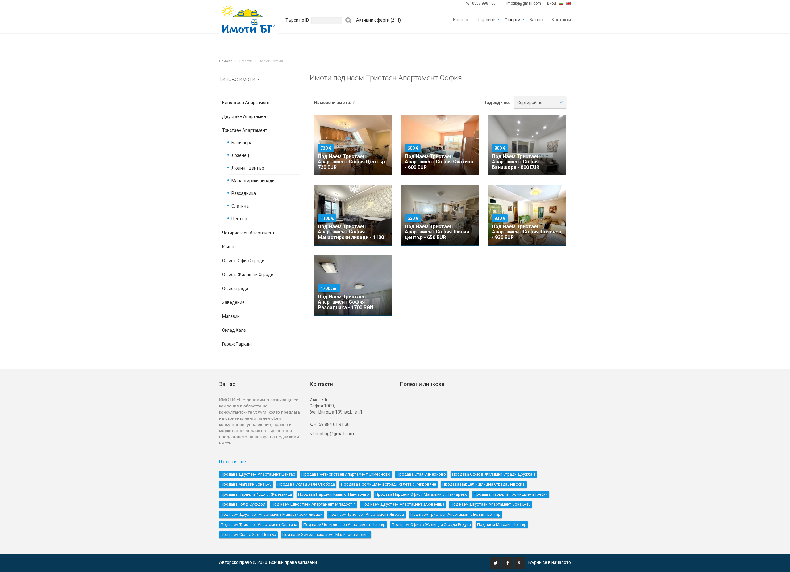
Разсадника (243, 193)
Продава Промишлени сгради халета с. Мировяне (388, 484)
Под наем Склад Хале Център (248, 534)
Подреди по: (496, 102)
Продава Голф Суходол (243, 504)
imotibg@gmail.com (523, 3)
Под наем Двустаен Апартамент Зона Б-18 (490, 504)
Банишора (241, 142)
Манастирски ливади (253, 180)
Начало (460, 19)
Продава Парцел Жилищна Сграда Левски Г (483, 484)
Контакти (561, 19)
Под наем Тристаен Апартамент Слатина (259, 524)
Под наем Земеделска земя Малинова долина (326, 534)
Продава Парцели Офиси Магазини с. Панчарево (421, 494)
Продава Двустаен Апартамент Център (258, 474)
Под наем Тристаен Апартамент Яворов (366, 514)
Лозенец (240, 155)
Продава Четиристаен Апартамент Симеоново (345, 474)
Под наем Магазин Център (501, 524)
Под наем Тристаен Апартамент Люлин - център (455, 514)
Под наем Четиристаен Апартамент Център (344, 524)
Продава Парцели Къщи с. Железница (256, 494)
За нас (536, 19)
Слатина (240, 206)
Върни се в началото (549, 562)
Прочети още (232, 461)
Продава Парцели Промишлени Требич (511, 494)
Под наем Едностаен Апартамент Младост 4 (314, 504)
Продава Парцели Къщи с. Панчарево (333, 494)
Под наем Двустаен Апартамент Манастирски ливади (271, 514)
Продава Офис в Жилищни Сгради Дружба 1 (493, 474)
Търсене (486, 19)
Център (239, 218)
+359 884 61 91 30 (331, 424)
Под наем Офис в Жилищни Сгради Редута (431, 524)
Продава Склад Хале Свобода (306, 484)
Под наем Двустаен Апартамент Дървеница (403, 504)
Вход (551, 3)
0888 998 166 (484, 3)
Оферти (512, 19)
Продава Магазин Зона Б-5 (246, 484)
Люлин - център (247, 168)
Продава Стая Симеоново (421, 474)
